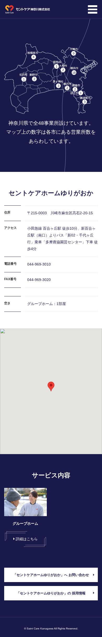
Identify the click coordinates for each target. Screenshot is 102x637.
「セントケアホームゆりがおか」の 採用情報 (51, 593)
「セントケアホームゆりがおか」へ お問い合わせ (51, 575)
